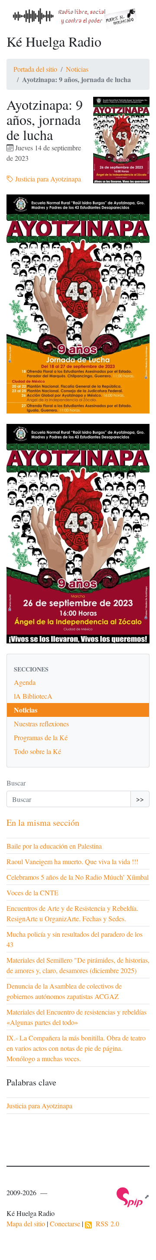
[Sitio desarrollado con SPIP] (133, 1196)
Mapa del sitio (25, 1223)
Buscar (16, 782)
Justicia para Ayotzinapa (47, 178)
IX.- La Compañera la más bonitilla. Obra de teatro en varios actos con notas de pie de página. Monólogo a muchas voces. (76, 1048)
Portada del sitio (35, 68)
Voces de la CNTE (32, 892)
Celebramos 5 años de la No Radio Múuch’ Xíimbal (77, 876)
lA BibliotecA (33, 695)
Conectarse (65, 1223)
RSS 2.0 (105, 1223)
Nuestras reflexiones (41, 723)
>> (140, 798)
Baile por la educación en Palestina (54, 845)
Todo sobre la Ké (37, 751)
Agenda (25, 682)
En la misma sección (42, 822)
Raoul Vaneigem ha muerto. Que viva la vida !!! (72, 861)
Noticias (77, 68)
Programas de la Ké (41, 737)
